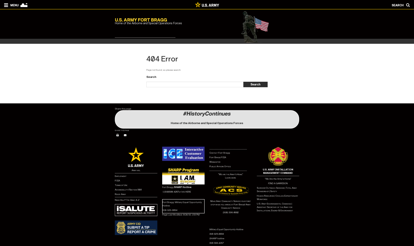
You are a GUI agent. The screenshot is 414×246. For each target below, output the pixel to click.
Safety (273, 191)
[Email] (125, 135)
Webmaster (214, 162)
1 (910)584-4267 (171, 191)
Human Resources (265, 195)
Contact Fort (216, 153)
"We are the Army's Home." (230, 174)
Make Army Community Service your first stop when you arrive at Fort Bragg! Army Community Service (230, 204)
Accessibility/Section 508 (128, 189)
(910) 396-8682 (231, 212)
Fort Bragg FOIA (217, 157)
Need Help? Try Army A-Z (127, 200)
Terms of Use (121, 185)
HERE (188, 191)
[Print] (117, 135)
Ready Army (120, 194)
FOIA (117, 180)
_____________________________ (228, 148)
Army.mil (136, 170)
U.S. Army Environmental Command (274, 203)
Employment (120, 176)
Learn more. (230, 177)
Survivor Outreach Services (270, 188)
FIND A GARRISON (278, 183)
